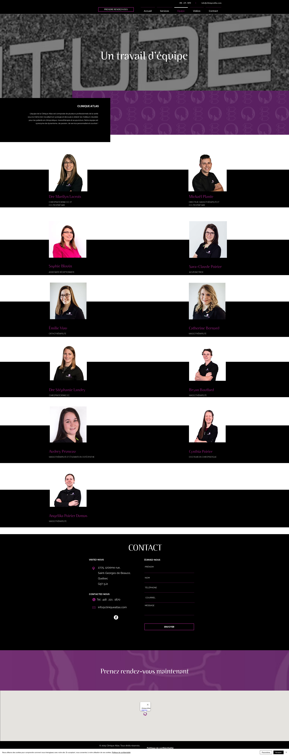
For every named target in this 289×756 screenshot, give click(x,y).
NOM (147, 578)
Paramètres (266, 752)
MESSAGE (149, 605)
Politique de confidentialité (121, 752)
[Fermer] (286, 752)
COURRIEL (150, 598)
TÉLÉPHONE (151, 588)
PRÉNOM (149, 567)
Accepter (278, 752)
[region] (144, 670)
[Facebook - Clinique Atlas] (116, 617)
